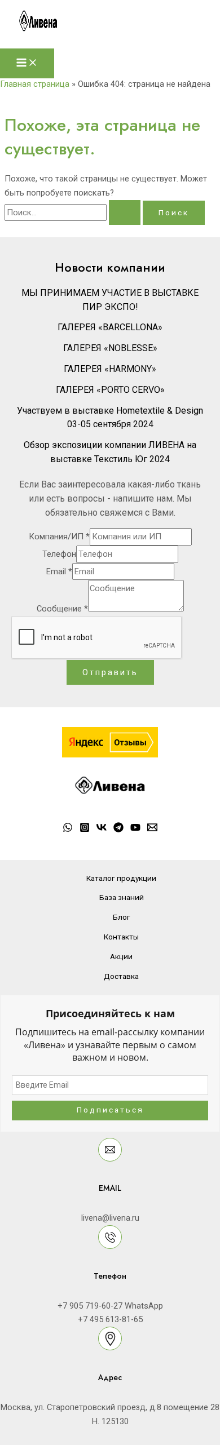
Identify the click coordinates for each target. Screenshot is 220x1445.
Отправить (110, 672)
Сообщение (62, 609)
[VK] (101, 830)
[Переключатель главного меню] (27, 63)
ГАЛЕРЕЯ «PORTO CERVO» (110, 389)
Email (59, 571)
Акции (121, 956)
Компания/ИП (59, 536)
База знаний (121, 897)
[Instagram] (85, 830)
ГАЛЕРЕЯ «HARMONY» (110, 369)
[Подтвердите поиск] (124, 212)
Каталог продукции (121, 878)
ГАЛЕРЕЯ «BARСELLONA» (110, 327)
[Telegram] (118, 830)
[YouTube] (135, 830)
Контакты (121, 936)
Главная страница (34, 84)
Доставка (121, 976)
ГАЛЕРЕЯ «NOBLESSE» (110, 348)
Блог (121, 916)
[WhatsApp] (68, 830)
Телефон (59, 554)
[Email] (152, 830)
